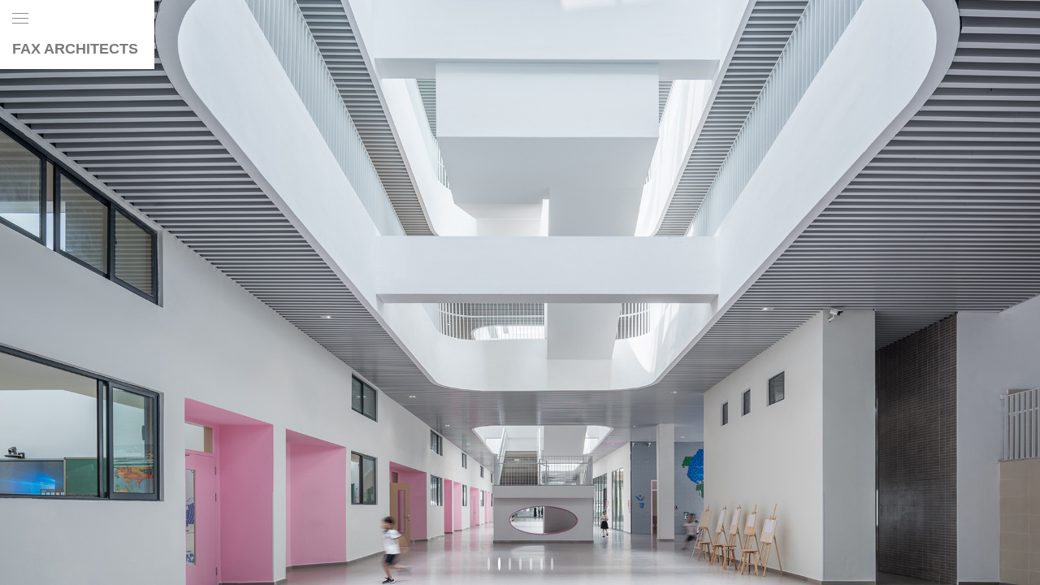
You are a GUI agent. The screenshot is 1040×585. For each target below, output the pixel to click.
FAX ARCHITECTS (75, 49)
